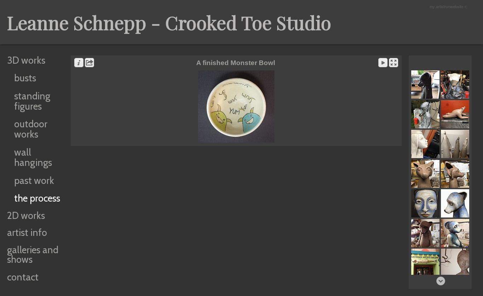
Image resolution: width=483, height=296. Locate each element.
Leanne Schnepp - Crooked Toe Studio (169, 22)
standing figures (32, 101)
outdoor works (30, 129)
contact (23, 277)
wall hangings (33, 157)
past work (34, 180)
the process (37, 198)
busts (25, 78)
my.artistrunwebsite (446, 6)
